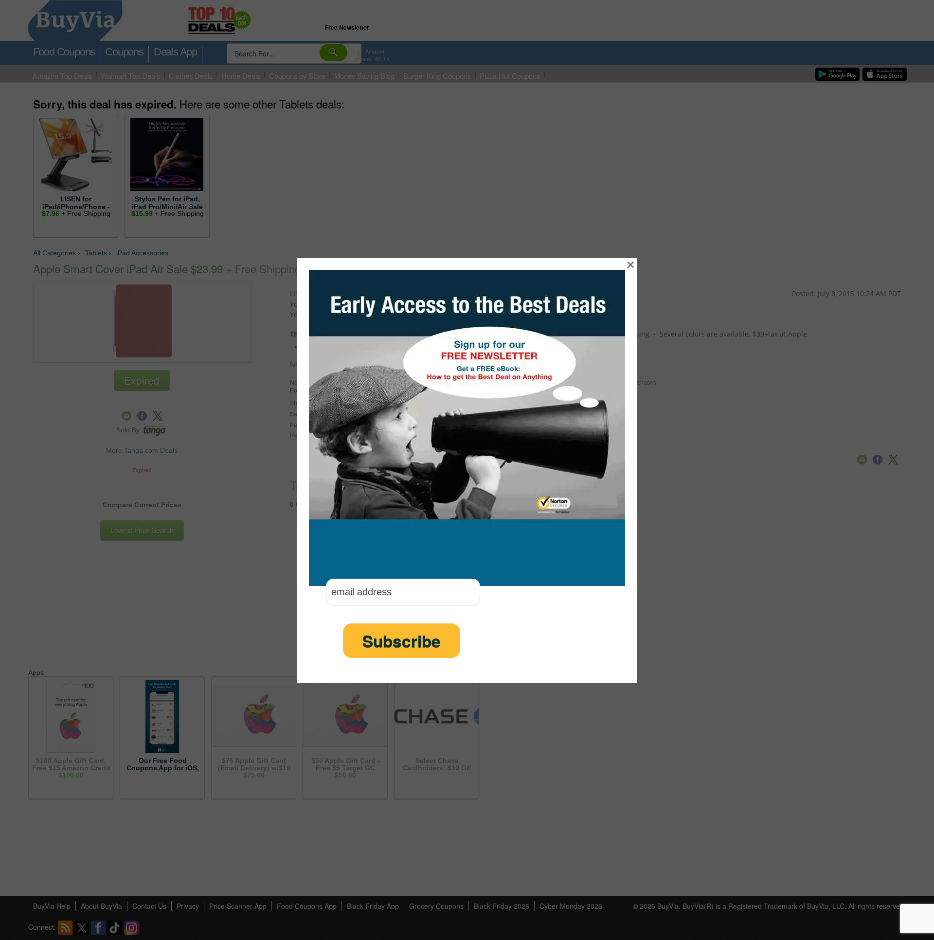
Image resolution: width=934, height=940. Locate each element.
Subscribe (401, 640)
